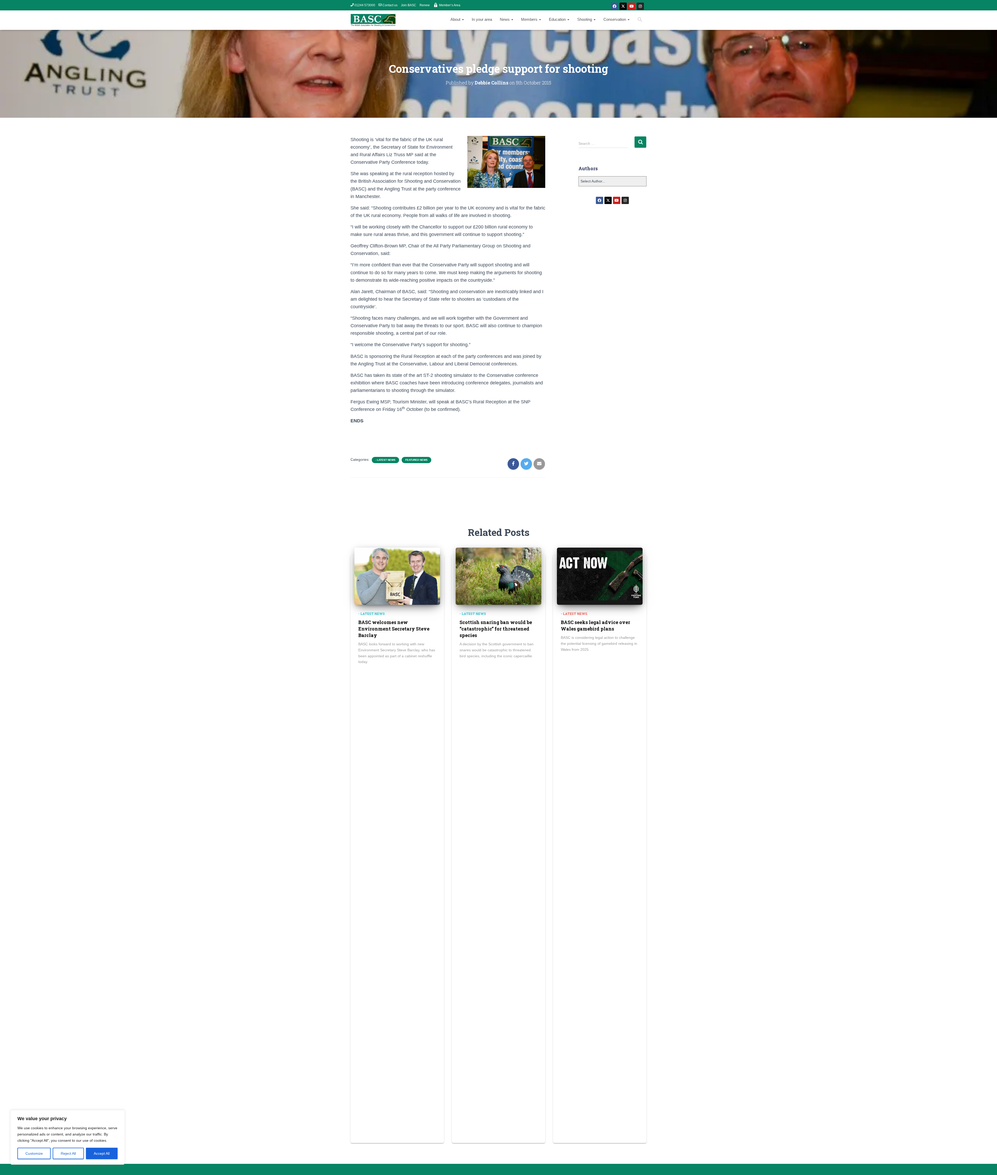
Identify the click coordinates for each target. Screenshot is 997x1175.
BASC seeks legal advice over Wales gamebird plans (595, 625)
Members (529, 19)
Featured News (416, 459)
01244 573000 (364, 5)
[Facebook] (614, 6)
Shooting (585, 19)
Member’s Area (449, 5)
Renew (425, 5)
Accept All (102, 1153)
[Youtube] (631, 6)
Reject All (68, 1153)
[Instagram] (640, 6)
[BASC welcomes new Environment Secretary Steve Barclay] (397, 576)
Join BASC (408, 5)
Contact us (390, 5)
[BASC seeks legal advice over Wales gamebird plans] (600, 576)
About (455, 19)
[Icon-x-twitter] (623, 6)
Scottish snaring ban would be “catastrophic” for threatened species (496, 628)
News (505, 19)
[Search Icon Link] (640, 20)
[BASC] (373, 20)
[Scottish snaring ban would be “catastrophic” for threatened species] (498, 576)
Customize (34, 1153)
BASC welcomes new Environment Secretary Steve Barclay (393, 628)
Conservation (615, 19)
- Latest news (385, 459)
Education (558, 19)
